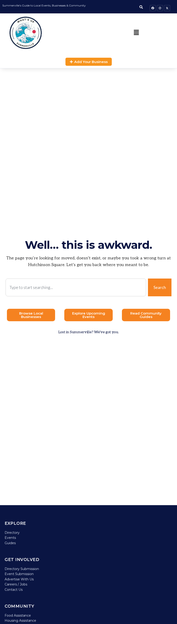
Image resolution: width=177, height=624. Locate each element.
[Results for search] (76, 299)
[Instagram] (160, 8)
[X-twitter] (167, 8)
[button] (136, 33)
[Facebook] (153, 8)
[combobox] (76, 287)
